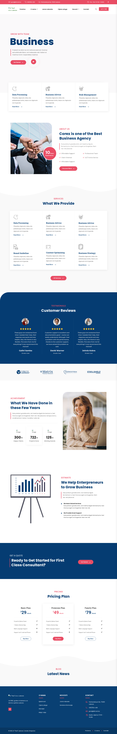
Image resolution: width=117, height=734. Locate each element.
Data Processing (19, 94)
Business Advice (53, 94)
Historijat (41, 709)
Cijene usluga (62, 9)
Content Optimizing (55, 252)
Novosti (75, 9)
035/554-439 (31, 2)
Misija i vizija (42, 712)
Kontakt (86, 9)
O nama (33, 9)
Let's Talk (104, 9)
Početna (22, 9)
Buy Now (26, 639)
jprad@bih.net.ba (16, 2)
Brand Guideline (21, 253)
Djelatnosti (42, 701)
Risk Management (87, 94)
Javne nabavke (47, 9)
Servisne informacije (66, 705)
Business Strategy (87, 253)
